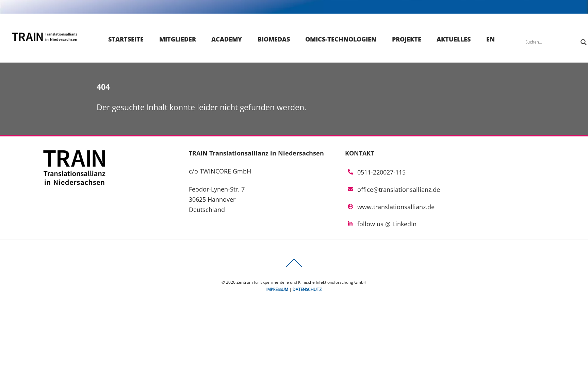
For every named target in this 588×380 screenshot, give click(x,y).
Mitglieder (177, 39)
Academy (226, 39)
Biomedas (274, 39)
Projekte (406, 39)
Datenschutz (307, 289)
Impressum (277, 289)
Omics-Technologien (340, 39)
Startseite (126, 39)
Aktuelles (454, 39)
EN (490, 39)
